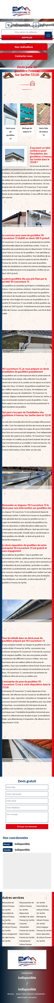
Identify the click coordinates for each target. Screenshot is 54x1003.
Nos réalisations (24, 47)
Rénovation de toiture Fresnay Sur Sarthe (8, 906)
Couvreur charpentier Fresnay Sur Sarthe (26, 927)
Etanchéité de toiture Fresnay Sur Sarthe (8, 916)
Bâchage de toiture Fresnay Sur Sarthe (43, 920)
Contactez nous (24, 56)
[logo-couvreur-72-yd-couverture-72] (21, 9)
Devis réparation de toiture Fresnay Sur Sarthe (44, 937)
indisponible (21, 25)
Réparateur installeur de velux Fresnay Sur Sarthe (26, 916)
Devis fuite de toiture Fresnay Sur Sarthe (43, 909)
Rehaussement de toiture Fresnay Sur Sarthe (26, 906)
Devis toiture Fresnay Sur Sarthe (26, 936)
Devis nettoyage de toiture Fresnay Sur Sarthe (9, 927)
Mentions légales (27, 998)
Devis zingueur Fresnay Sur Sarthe (44, 929)
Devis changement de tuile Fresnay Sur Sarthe (9, 937)
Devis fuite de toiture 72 (43, 131)
